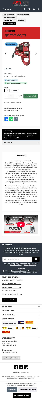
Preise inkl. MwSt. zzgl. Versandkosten (14, 76)
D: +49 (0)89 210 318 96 (11, 288)
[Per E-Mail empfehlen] (15, 119)
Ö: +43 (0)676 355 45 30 (11, 284)
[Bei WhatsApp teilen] (11, 119)
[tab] (21, 134)
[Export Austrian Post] (32, 328)
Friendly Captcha (20, 263)
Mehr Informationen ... (29, 385)
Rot (7, 91)
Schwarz (14, 91)
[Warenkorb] (38, 9)
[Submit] (36, 259)
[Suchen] (24, 9)
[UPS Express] (22, 328)
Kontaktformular (17, 294)
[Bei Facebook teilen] (6, 119)
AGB (12, 272)
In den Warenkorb (30, 96)
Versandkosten (31, 376)
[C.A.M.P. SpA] (21, 35)
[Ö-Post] (8, 328)
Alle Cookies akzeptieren (21, 395)
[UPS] (17, 328)
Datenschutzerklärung (16, 265)
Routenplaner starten (12, 358)
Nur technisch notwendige (28, 389)
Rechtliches (16, 372)
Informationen (25, 372)
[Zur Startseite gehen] (21, 3)
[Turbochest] (21, 53)
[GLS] (21, 322)
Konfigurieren (12, 389)
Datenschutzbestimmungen (18, 271)
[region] (21, 53)
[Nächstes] (36, 53)
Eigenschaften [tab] (8, 142)
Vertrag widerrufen (9, 300)
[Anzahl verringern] (6, 96)
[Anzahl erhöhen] (16, 96)
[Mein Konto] (34, 9)
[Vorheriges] (6, 53)
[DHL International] (6, 332)
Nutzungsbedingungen (30, 265)
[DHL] (29, 322)
